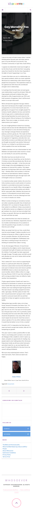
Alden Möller (18, 38)
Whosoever (16, 480)
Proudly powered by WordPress (10, 490)
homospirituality (10, 384)
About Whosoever (8, 450)
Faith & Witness (8, 40)
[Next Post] (23, 390)
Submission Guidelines (9, 452)
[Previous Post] (9, 390)
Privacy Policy (7, 454)
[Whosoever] (16, 3)
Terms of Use (6, 456)
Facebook (7, 428)
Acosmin (16, 492)
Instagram (7, 434)
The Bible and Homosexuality (11, 444)
